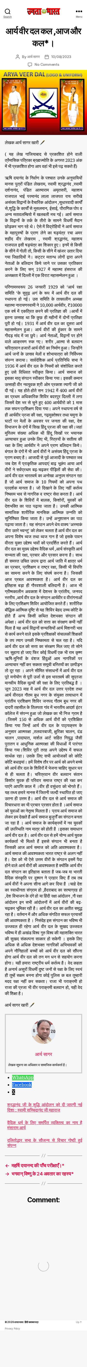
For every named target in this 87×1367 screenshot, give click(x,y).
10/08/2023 (61, 56)
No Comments (47, 64)
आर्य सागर (33, 56)
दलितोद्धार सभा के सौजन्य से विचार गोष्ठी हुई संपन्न (44, 1143)
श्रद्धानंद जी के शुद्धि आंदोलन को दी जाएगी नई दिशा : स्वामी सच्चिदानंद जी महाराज (44, 1107)
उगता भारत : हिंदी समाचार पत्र (26, 1322)
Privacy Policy (12, 1328)
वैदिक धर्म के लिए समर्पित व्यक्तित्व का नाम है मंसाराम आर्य (44, 1125)
